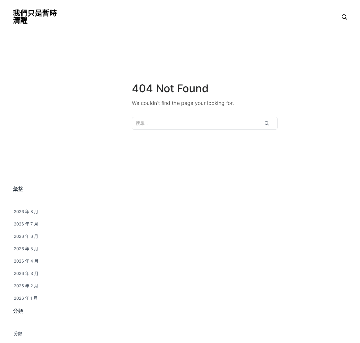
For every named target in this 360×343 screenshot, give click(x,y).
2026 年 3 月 (26, 273)
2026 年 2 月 (26, 285)
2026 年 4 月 (26, 261)
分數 (18, 333)
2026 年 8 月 (26, 211)
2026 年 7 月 (26, 224)
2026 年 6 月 (26, 236)
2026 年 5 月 (26, 248)
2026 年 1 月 (26, 298)
